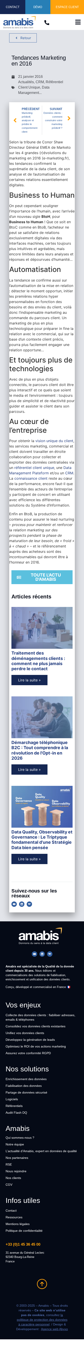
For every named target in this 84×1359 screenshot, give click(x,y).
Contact (11, 1210)
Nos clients (13, 1178)
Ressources (14, 1217)
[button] (78, 22)
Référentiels (14, 1106)
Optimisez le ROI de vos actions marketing (36, 1046)
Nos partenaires (17, 1158)
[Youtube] (14, 904)
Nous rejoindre (16, 1171)
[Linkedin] (21, 904)
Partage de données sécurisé (26, 1092)
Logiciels (12, 1099)
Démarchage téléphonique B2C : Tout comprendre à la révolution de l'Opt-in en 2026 (39, 750)
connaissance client (30, 478)
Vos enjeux (23, 1005)
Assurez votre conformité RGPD (28, 1053)
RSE (9, 1164)
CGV (9, 1184)
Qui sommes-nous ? (20, 1137)
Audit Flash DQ (16, 1112)
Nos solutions (27, 1069)
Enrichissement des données (26, 1079)
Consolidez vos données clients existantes (35, 1026)
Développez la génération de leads (30, 1039)
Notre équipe (15, 1144)
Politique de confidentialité (24, 1230)
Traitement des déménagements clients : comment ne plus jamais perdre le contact (38, 660)
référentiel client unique (34, 467)
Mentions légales (18, 1224)
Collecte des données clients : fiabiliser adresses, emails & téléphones (40, 1017)
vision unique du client (54, 441)
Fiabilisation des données (24, 1086)
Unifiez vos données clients (25, 1033)
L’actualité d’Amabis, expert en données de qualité (41, 1151)
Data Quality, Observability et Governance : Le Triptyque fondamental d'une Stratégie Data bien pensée (42, 839)
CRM (69, 473)
